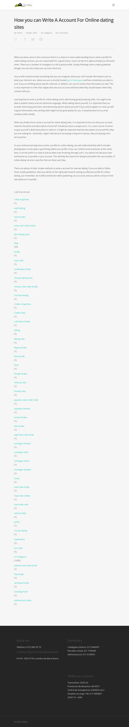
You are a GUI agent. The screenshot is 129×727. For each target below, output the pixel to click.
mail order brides (22, 495)
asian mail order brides (25, 225)
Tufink (19, 33)
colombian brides (22, 321)
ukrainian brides (21, 583)
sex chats (18, 548)
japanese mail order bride (26, 400)
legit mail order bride (24, 434)
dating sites (19, 339)
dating (17, 330)
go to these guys (75, 80)
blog (16, 243)
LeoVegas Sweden (22, 469)
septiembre (19, 539)
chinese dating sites (23, 278)
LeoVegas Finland (22, 443)
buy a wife (19, 260)
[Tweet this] (33, 39)
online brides (20, 513)
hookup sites (20, 391)
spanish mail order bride (25, 565)
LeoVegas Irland (21, 461)
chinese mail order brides (26, 286)
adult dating (19, 208)
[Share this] (25, 39)
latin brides (19, 426)
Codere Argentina (22, 304)
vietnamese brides (22, 600)
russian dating (20, 530)
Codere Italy (19, 312)
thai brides (19, 574)
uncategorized (21, 591)
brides (17, 251)
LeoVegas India (21, 452)
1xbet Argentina (21, 199)
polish (17, 522)
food (16, 365)
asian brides (20, 217)
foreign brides (20, 373)
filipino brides (20, 347)
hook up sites (20, 382)
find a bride (19, 356)
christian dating (21, 295)
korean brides (20, 417)
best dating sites (21, 234)
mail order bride (21, 487)
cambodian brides (22, 269)
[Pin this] (40, 39)
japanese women (22, 408)
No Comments (61, 33)
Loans (17, 478)
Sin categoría (46, 33)
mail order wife (21, 504)
